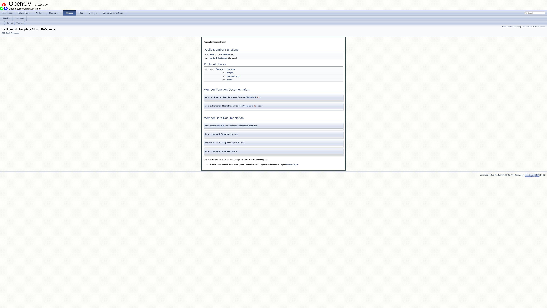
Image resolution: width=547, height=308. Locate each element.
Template (20, 23)
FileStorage (221, 58)
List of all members (539, 27)
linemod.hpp (292, 165)
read (212, 54)
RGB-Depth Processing (10, 33)
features (231, 69)
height (230, 72)
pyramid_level (233, 76)
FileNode (225, 54)
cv (2, 23)
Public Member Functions (511, 27)
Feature (219, 69)
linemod (10, 23)
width (229, 80)
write (212, 58)
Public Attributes (526, 27)
